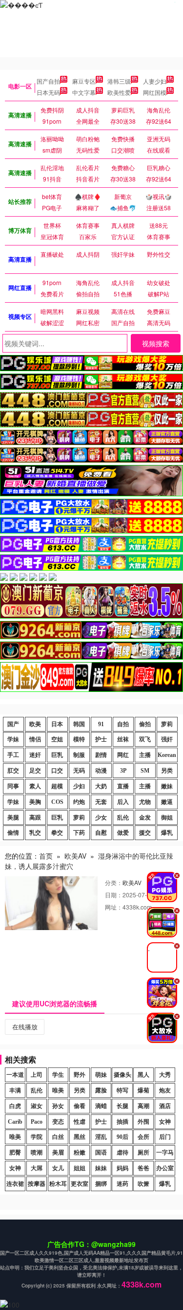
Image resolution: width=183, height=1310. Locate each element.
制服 (79, 755)
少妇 (79, 786)
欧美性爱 (119, 92)
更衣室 (79, 1183)
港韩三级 (119, 81)
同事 (13, 786)
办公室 (165, 1168)
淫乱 (101, 1136)
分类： (113, 882)
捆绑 (101, 1183)
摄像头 (122, 1074)
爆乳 (167, 832)
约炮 (79, 802)
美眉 (58, 1152)
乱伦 (123, 817)
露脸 (101, 1090)
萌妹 (101, 1074)
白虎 (15, 1106)
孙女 (58, 1106)
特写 (122, 1090)
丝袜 (123, 739)
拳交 (57, 832)
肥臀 (15, 1152)
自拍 (123, 724)
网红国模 (154, 92)
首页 (46, 856)
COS (57, 802)
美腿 (13, 817)
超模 (57, 786)
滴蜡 (101, 1106)
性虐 (79, 1121)
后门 (165, 1136)
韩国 (79, 724)
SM (145, 770)
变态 (58, 1121)
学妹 (13, 739)
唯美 (58, 1090)
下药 (79, 832)
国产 (13, 724)
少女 (101, 817)
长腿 (122, 1106)
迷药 (122, 1183)
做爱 (123, 832)
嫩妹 (167, 786)
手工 (13, 755)
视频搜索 (155, 343)
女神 (165, 1121)
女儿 (58, 1168)
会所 (143, 1136)
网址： (113, 907)
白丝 (58, 1136)
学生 (58, 1074)
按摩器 (36, 1183)
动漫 (101, 770)
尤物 (145, 802)
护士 (101, 739)
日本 (57, 724)
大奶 (101, 786)
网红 (123, 755)
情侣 (35, 739)
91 (101, 724)
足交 (35, 770)
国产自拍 (48, 81)
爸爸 (143, 1168)
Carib (15, 1121)
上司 (36, 1074)
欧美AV (75, 856)
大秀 (165, 1074)
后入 (123, 802)
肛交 (13, 770)
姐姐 (79, 1168)
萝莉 (167, 724)
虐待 (122, 1152)
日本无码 (48, 92)
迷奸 (35, 755)
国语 (101, 1152)
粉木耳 (58, 1183)
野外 (79, 1074)
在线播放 (25, 1026)
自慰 (101, 832)
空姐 (57, 739)
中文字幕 (84, 92)
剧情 (101, 755)
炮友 (165, 1090)
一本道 (15, 1074)
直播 (123, 786)
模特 (79, 739)
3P (123, 770)
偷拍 (145, 724)
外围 (143, 1121)
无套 (101, 802)
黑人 (143, 1074)
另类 (167, 770)
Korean (167, 755)
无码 (79, 770)
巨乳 (57, 755)
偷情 (13, 832)
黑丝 (79, 1136)
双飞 (145, 739)
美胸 (35, 802)
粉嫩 (79, 1152)
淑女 (36, 1106)
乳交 (35, 832)
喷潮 (36, 1152)
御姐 (167, 817)
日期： (113, 894)
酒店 (165, 1106)
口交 (57, 770)
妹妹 (101, 1168)
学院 (36, 1136)
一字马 (165, 1152)
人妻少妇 (154, 81)
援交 (145, 832)
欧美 (35, 724)
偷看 (79, 1106)
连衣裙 (15, 1183)
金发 (145, 817)
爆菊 (143, 1090)
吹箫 (143, 1183)
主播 (145, 755)
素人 (35, 786)
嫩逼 (167, 802)
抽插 (122, 1121)
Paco (36, 1121)
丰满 (15, 1090)
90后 (122, 1136)
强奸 (167, 739)
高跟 (35, 817)
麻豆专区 (84, 81)
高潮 (143, 1106)
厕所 (143, 1152)
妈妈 (122, 1168)
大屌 (36, 1168)
